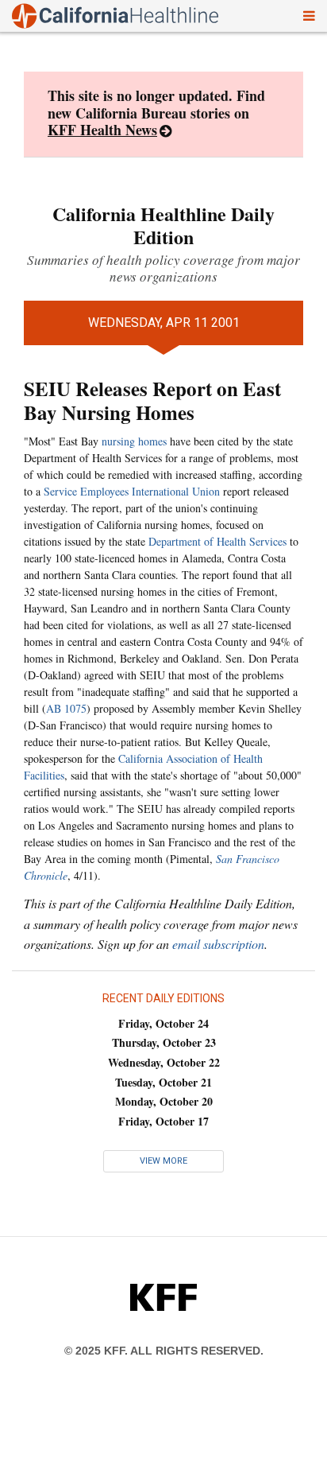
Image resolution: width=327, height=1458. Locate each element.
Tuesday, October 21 (163, 1082)
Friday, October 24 (163, 1023)
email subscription (218, 943)
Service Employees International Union (132, 491)
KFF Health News (102, 129)
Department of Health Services (217, 541)
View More (163, 1161)
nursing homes (134, 441)
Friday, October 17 (163, 1121)
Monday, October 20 (164, 1101)
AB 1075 (66, 708)
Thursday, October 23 (164, 1042)
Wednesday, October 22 (164, 1062)
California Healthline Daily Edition (163, 225)
